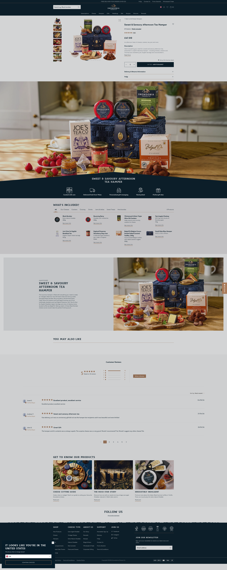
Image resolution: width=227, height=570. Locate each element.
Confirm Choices (28, 562)
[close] (53, 543)
